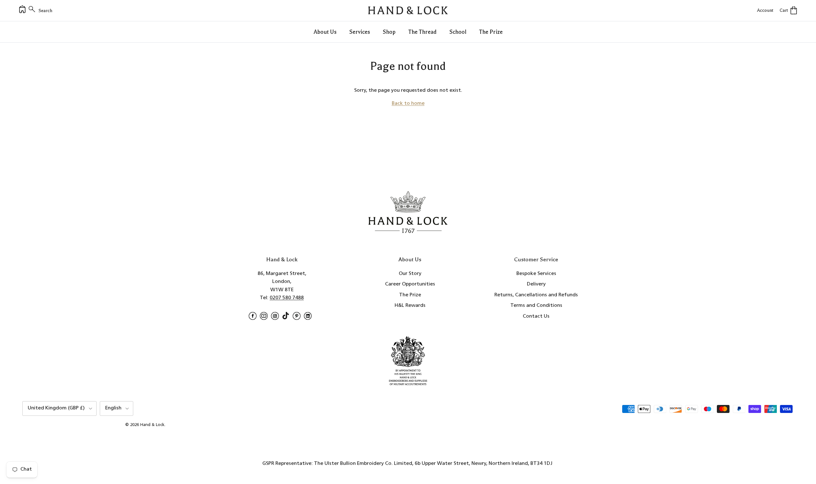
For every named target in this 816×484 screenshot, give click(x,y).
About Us (325, 32)
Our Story (410, 273)
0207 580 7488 (287, 297)
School (457, 32)
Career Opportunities (410, 284)
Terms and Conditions (536, 305)
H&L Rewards (410, 305)
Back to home (408, 103)
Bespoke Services (536, 273)
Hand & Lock (152, 425)
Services (359, 32)
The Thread (422, 32)
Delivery (536, 284)
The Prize (491, 32)
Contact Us (536, 316)
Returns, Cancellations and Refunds (536, 295)
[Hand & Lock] (408, 10)
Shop (389, 32)
